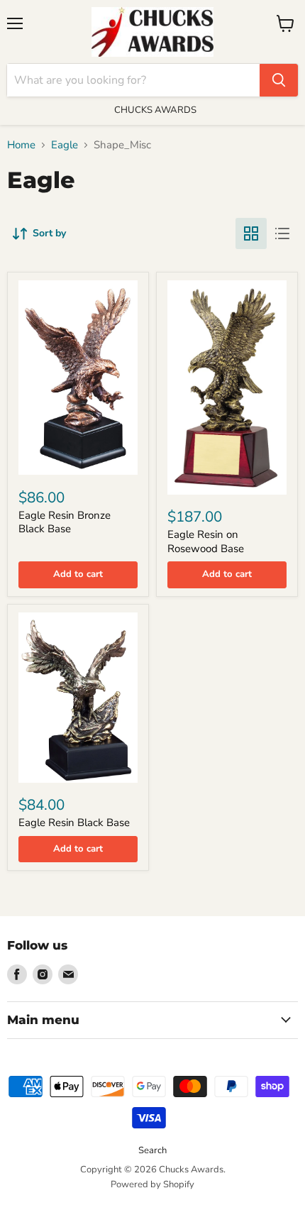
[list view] (282, 233)
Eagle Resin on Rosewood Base (205, 541)
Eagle (64, 145)
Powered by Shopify (152, 1184)
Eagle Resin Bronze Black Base (64, 522)
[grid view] (251, 233)
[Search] (279, 80)
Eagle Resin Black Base (74, 822)
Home (21, 145)
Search (152, 1150)
